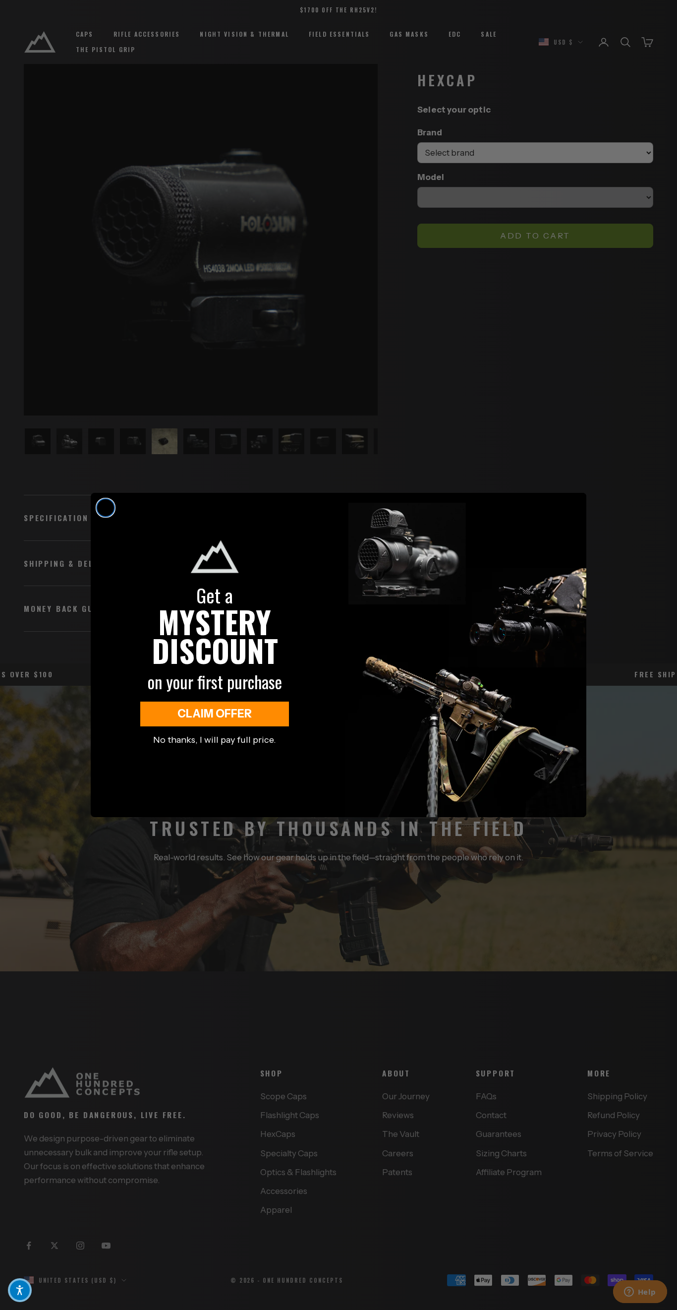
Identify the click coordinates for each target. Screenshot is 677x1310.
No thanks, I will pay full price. (214, 739)
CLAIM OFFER (214, 713)
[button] (20, 1290)
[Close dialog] (105, 508)
